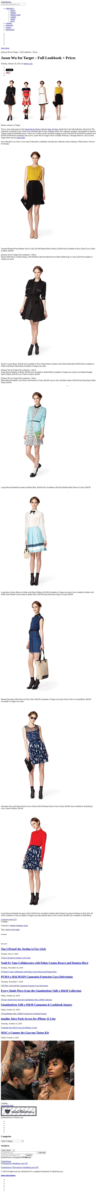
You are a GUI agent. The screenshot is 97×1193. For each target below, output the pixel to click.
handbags (19, 926)
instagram (9, 25)
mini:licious (10, 30)
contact (8, 27)
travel (12, 21)
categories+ (10, 8)
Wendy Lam (28, 64)
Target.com (20, 138)
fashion (13, 13)
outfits (12, 19)
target (26, 926)
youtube (9, 23)
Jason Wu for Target (32, 129)
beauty (12, 11)
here (49, 129)
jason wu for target (13, 930)
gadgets (13, 17)
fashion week (15, 15)
